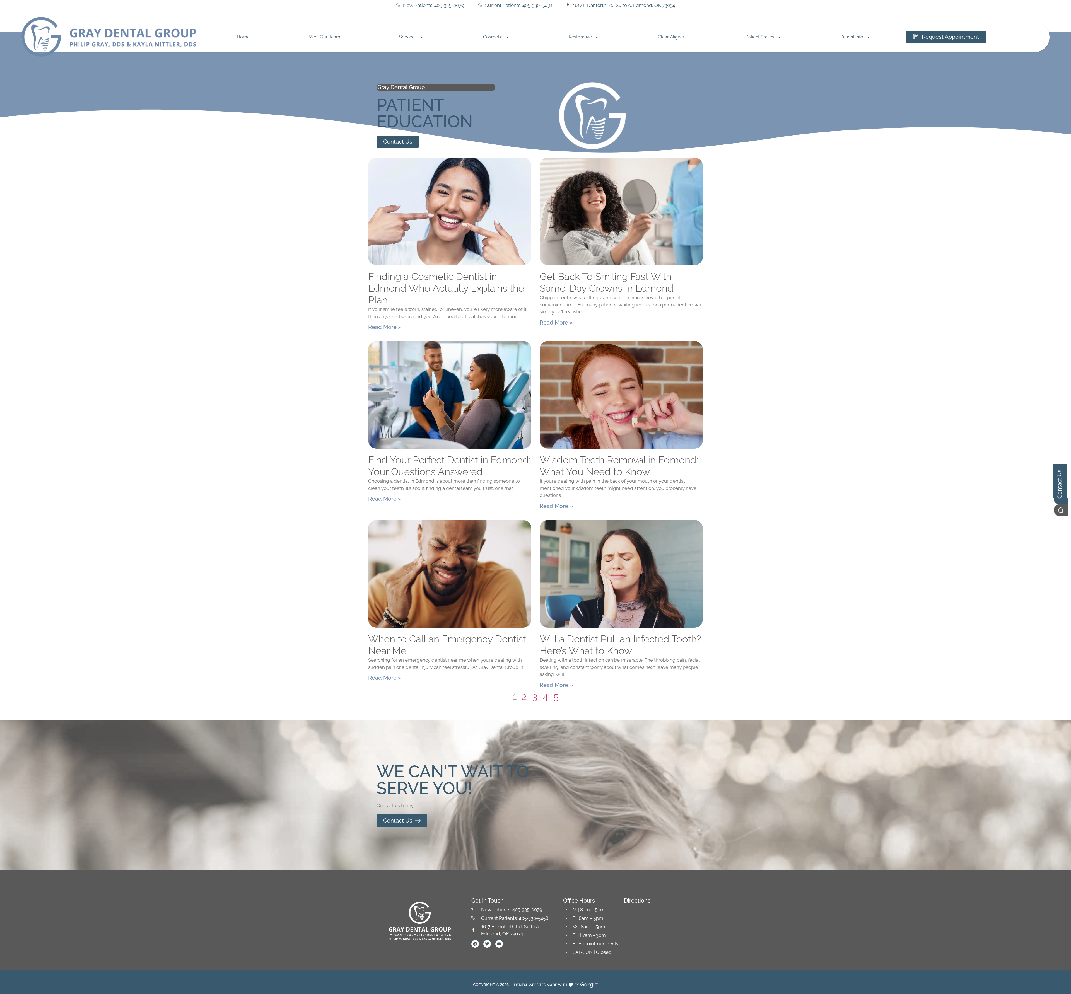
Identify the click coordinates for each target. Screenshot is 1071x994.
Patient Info (851, 37)
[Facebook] (475, 944)
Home (243, 37)
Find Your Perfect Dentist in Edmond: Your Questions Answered (449, 465)
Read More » (384, 327)
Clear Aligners (672, 37)
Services (408, 37)
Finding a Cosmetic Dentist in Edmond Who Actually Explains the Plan (446, 288)
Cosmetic (493, 37)
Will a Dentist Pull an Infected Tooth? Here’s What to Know (620, 644)
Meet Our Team (324, 37)
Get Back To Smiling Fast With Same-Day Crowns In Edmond (607, 282)
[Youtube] (499, 944)
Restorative (580, 37)
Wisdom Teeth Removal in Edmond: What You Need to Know (619, 465)
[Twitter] (487, 944)
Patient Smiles (760, 37)
